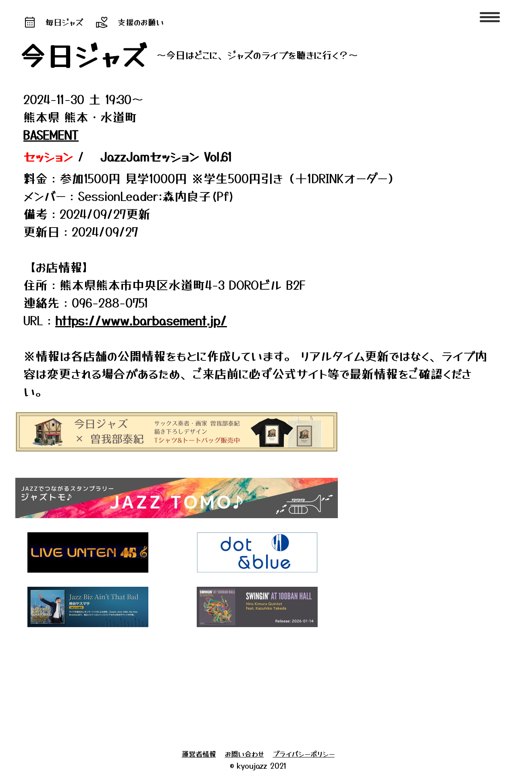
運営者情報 (199, 754)
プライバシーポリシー (304, 754)
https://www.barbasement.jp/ (141, 320)
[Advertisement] (245, 686)
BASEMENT (51, 134)
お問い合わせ (244, 754)
